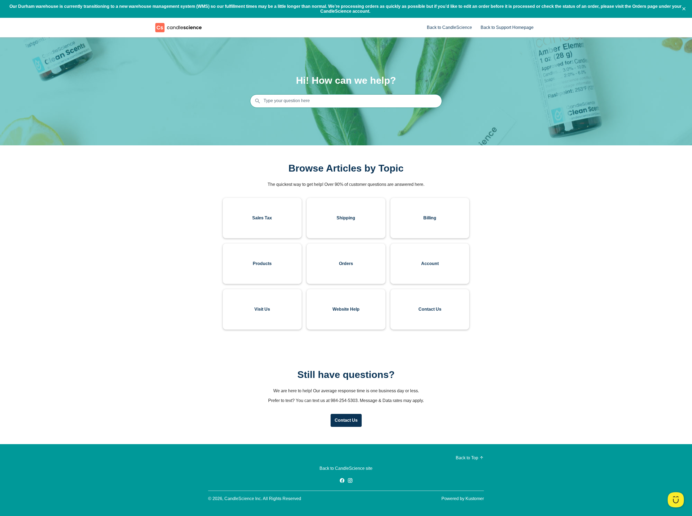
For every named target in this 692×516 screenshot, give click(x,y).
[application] (676, 500)
